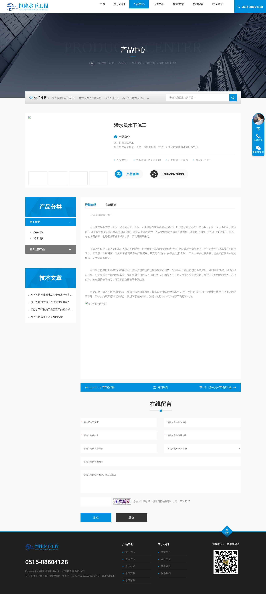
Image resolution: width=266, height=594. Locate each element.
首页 (102, 4)
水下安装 (130, 573)
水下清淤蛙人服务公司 (64, 98)
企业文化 (166, 559)
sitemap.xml (108, 575)
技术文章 (178, 4)
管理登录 (55, 575)
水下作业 (130, 552)
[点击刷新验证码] (122, 501)
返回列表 (163, 387)
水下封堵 (130, 566)
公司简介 (166, 552)
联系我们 (217, 4)
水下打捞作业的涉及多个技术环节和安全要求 (52, 294)
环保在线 (42, 575)
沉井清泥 (39, 232)
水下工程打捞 (107, 387)
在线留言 (198, 4)
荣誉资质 (166, 566)
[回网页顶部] (258, 129)
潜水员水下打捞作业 (220, 387)
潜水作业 (130, 559)
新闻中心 (158, 4)
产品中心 (139, 4)
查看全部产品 (37, 249)
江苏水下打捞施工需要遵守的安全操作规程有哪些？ (52, 309)
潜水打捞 (150, 63)
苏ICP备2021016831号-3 (86, 575)
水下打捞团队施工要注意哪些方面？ (50, 302)
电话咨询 (258, 140)
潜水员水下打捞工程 (90, 98)
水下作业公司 (112, 98)
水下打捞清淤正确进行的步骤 (47, 317)
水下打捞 (137, 63)
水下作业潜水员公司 (133, 98)
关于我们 (119, 4)
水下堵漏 (130, 580)
